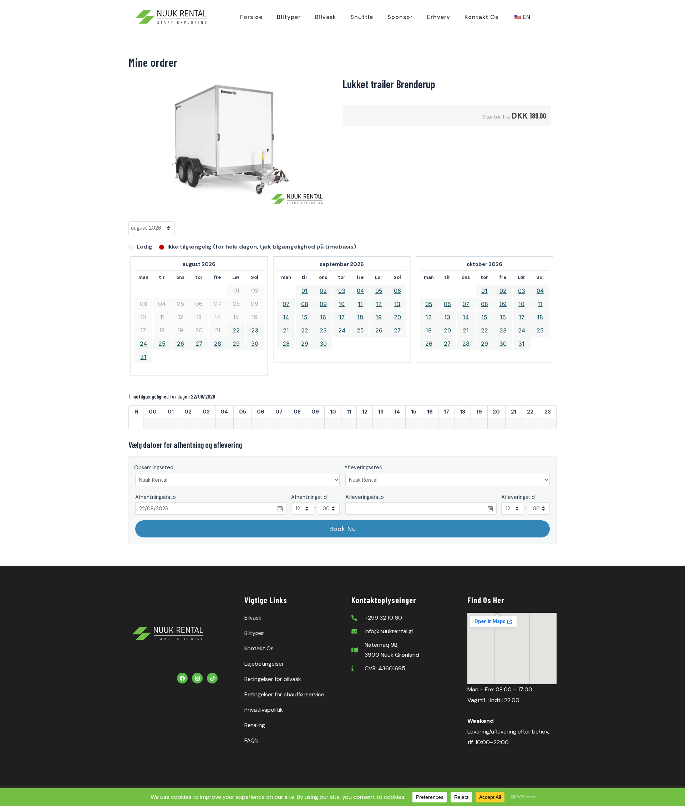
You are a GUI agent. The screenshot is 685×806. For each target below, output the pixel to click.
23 (254, 330)
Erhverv (438, 17)
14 (286, 317)
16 (323, 317)
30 (254, 343)
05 (378, 290)
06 (397, 290)
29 (236, 343)
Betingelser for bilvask (272, 679)
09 (323, 303)
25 (162, 343)
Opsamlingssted (153, 467)
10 (342, 303)
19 (379, 317)
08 (304, 303)
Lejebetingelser (264, 663)
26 (180, 343)
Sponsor (400, 17)
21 (286, 330)
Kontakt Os (481, 17)
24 (143, 343)
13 (397, 303)
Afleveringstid (518, 497)
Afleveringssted (363, 467)
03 (341, 290)
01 (304, 290)
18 (360, 317)
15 (304, 317)
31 (143, 356)
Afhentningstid (309, 497)
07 (286, 303)
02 (323, 290)
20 (397, 317)
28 (217, 343)
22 (236, 330)
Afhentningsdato (155, 497)
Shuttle (361, 17)
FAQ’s (251, 740)
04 (360, 290)
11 (360, 303)
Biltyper (289, 17)
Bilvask (325, 17)
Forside (251, 17)
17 (342, 317)
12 (379, 303)
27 (199, 343)
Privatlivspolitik (263, 710)
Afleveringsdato (364, 497)
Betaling (254, 725)
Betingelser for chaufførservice (284, 694)
